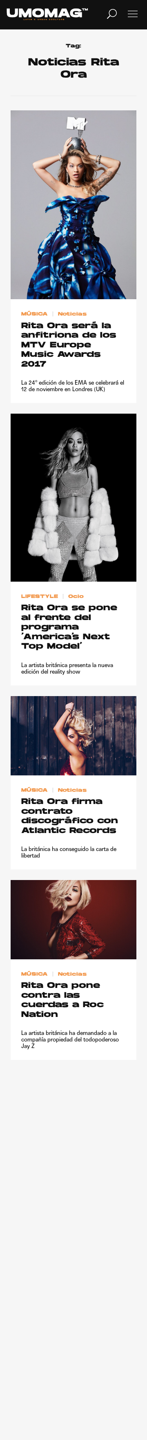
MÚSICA (34, 314)
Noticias (72, 314)
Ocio (76, 596)
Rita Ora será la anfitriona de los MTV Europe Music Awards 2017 (68, 345)
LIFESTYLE (39, 596)
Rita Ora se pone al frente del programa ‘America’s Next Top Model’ (69, 627)
